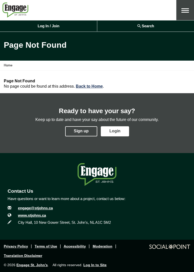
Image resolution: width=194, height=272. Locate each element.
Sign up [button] (81, 131)
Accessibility (75, 246)
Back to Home (89, 86)
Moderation (102, 246)
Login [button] (114, 131)
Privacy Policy (16, 246)
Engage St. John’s (32, 265)
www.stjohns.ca (32, 215)
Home (8, 65)
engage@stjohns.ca (35, 208)
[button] (185, 10)
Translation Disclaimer (23, 256)
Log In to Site (95, 265)
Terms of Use (46, 246)
